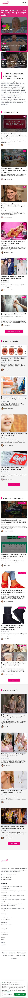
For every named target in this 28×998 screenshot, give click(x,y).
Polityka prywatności (21, 952)
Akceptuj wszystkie (20, 994)
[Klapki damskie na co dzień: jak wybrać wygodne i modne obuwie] (14, 579)
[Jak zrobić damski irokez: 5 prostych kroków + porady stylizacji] (14, 652)
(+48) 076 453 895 (7, 877)
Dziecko (3, 937)
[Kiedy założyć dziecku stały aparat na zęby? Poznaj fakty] (14, 423)
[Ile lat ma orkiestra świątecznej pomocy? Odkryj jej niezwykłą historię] (14, 158)
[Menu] (23, 2)
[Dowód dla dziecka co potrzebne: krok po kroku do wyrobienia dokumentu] (14, 458)
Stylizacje (3, 945)
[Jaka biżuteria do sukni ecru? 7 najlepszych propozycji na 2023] (14, 779)
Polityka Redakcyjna (20, 955)
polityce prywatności (6, 991)
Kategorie (4, 929)
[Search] (25, 3)
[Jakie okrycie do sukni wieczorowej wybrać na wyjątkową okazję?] (14, 703)
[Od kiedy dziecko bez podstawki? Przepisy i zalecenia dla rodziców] (14, 60)
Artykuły (4, 883)
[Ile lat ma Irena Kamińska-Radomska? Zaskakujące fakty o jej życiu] (14, 193)
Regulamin (4, 952)
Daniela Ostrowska (8, 479)
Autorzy (3, 914)
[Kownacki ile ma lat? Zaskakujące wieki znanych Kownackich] (14, 42)
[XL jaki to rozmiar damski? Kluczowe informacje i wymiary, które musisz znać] (14, 544)
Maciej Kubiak (7, 726)
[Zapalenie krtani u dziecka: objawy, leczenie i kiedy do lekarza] (14, 350)
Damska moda (4, 934)
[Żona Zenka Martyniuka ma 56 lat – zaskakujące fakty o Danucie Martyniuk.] (14, 266)
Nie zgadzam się (8, 994)
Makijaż (3, 942)
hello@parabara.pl (7, 879)
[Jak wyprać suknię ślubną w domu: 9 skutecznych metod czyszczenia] (14, 303)
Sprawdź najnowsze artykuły (14, 331)
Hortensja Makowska (8, 369)
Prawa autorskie (12, 952)
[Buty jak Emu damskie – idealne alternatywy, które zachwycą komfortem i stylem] (14, 615)
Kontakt (5, 955)
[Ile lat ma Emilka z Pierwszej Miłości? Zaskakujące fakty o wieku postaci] (14, 25)
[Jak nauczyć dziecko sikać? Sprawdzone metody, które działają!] (14, 385)
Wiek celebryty (4, 932)
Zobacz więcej (14, 484)
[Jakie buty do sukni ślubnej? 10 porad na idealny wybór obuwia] (14, 742)
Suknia (2, 939)
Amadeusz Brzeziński (8, 408)
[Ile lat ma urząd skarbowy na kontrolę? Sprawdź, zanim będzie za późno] (14, 123)
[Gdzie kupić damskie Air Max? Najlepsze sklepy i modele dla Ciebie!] (14, 509)
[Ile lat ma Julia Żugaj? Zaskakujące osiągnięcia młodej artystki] (14, 231)
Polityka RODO (11, 955)
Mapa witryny (14, 958)
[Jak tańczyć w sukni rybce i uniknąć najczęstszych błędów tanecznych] (14, 816)
